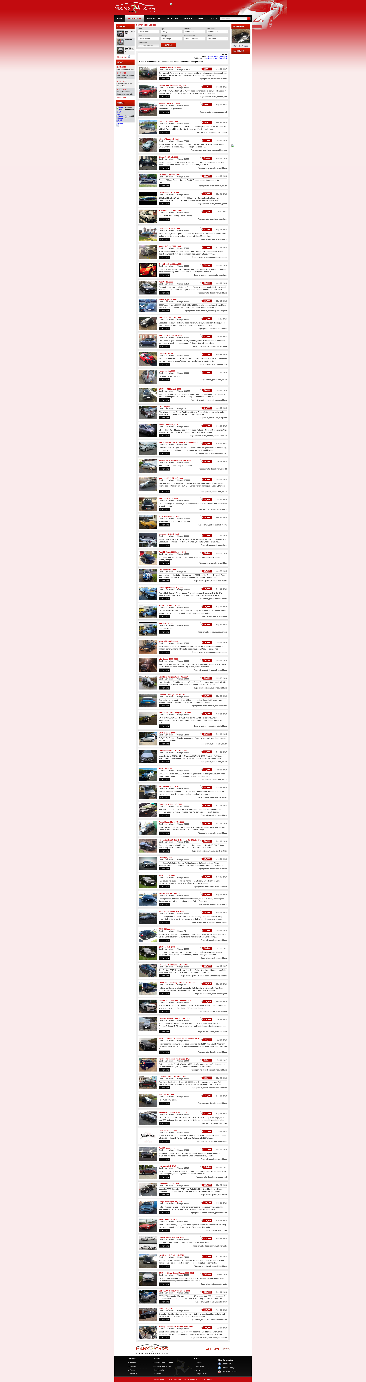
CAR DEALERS (172, 19)
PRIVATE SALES (153, 19)
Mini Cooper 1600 (166, 659)
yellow (224, 525)
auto (215, 132)
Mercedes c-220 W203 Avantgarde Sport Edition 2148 (180, 443)
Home (119, 19)
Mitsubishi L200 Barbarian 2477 (172, 1112)
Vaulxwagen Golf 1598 (168, 893)
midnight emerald (220, 1338)
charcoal (223, 1032)
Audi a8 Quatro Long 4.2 (168, 588)
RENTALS (188, 19)
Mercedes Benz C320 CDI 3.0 (171, 751)
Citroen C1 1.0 (164, 353)
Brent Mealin (159, 1370)
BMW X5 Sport (165, 929)
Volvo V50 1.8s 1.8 (166, 641)
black (224, 168)
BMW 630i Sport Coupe (129, 108)
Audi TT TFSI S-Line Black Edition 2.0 (174, 1001)
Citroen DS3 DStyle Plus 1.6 (170, 695)
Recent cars (122, 57)
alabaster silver (220, 436)
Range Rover (201, 1374)
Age (162, 29)
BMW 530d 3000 (165, 1130)
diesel (212, 293)
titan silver (222, 1141)
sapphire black (221, 400)
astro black (222, 670)
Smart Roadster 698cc (168, 264)
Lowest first (222, 57)
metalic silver (221, 922)
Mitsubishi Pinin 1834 (167, 68)
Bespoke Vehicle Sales (163, 1366)
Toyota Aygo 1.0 (165, 300)
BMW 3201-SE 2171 (167, 228)
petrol (213, 79)
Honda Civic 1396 (166, 425)
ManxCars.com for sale (125, 69)
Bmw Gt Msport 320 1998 (169, 1237)
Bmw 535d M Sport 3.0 (168, 804)
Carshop (157, 1374)
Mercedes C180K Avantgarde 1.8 (172, 713)
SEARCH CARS (134, 19)
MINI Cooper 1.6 (165, 407)
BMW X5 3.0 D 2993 (167, 733)
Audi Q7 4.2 (163, 1309)
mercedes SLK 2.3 (166, 534)
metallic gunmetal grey (217, 311)
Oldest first (223, 58)
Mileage (164, 36)
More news (121, 98)
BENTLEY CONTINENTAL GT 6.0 (172, 1291)
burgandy (223, 418)
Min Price (187, 29)
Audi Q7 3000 (164, 1148)
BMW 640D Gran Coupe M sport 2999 (174, 1273)
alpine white (222, 1246)
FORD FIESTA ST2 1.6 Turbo (170, 1077)
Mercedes (200, 1366)
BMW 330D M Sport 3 (167, 389)
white (224, 1012)
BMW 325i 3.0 (164, 876)
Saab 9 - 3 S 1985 (166, 121)
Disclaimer (207, 1379)
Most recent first (211, 58)
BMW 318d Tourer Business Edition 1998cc (176, 1039)
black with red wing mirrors (216, 976)
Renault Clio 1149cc (167, 103)
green (224, 204)
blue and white (221, 706)
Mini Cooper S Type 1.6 (168, 335)
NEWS (200, 19)
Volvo (198, 1370)
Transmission (189, 36)
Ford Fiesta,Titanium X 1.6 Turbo (172, 1059)
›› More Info (164, 79)
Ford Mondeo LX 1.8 (167, 193)
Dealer (140, 36)
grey (225, 1123)
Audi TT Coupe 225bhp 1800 (170, 552)
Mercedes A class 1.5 (167, 318)
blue (225, 79)
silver (224, 186)
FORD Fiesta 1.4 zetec (168, 211)
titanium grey (221, 257)
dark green (222, 132)
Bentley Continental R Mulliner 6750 (173, 1327)
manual (219, 79)
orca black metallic (219, 1320)
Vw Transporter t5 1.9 (167, 786)
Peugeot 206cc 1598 (167, 175)
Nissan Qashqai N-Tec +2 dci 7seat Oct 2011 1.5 (178, 840)
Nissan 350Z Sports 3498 (169, 911)
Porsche (199, 1363)
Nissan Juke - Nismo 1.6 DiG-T (171, 965)
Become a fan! (227, 1364)
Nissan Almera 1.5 (166, 139)
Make (140, 29)
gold (225, 469)
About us (133, 1374)
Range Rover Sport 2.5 (168, 1202)
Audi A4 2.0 (163, 282)
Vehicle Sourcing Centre (163, 1363)
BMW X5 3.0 (164, 769)
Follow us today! (228, 1368)
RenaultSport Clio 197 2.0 (169, 822)
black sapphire (221, 887)
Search (133, 1363)
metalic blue (222, 346)
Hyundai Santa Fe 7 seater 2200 (172, 1018)
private (207, 79)
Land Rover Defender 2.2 (169, 1255)
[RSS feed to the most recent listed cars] (129, 57)
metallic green (221, 150)
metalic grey (222, 994)
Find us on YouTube (229, 1372)
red (225, 97)
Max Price (211, 29)
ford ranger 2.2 (165, 1166)
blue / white (222, 581)
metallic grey (221, 1302)
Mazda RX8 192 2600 (167, 246)
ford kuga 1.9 (164, 1095)
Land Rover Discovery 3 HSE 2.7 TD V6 (175, 983)
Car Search (142, 43)
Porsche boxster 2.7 (167, 516)
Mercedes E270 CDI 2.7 (168, 478)
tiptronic (214, 275)
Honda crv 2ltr (164, 371)
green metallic (221, 1213)
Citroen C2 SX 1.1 (166, 157)
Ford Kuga (163, 858)
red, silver (223, 275)
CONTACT (213, 19)
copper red (222, 1177)
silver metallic (221, 454)
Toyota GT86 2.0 (165, 1220)
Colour (209, 36)
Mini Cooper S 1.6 (166, 498)
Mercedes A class (240, 46)
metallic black (221, 688)
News (132, 1370)
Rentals (133, 1366)
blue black (222, 1266)
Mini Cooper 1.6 (165, 570)
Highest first (212, 57)
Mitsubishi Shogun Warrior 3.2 (171, 677)
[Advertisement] (240, 96)
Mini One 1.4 (164, 623)
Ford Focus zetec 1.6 (167, 606)
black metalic (221, 851)
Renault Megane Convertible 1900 (172, 460)
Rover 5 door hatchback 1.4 (170, 86)
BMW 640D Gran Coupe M (129, 49)
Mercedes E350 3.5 (166, 1184)
